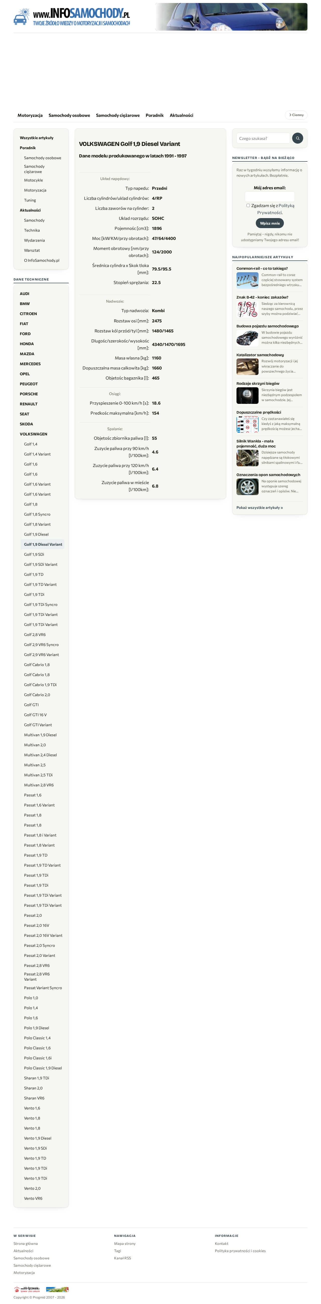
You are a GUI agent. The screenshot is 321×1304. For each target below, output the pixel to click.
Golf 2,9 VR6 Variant (41, 654)
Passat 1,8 (32, 815)
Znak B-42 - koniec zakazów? (262, 297)
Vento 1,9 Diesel (37, 1138)
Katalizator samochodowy (260, 355)
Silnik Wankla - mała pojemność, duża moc (256, 443)
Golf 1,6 (30, 464)
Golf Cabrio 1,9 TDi (40, 684)
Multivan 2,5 (35, 765)
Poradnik (155, 115)
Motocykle (33, 180)
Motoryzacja (30, 115)
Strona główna (26, 1243)
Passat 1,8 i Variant (40, 835)
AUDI (24, 293)
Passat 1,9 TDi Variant (43, 895)
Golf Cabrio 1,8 (37, 664)
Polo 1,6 (31, 1017)
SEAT (24, 414)
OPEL (25, 373)
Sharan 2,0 (33, 1088)
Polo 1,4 (31, 1007)
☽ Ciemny (296, 115)
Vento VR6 (33, 1198)
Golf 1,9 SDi (34, 554)
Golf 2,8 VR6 (35, 634)
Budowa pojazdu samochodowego (267, 326)
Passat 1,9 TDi (36, 875)
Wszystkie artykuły (36, 137)
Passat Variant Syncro (43, 987)
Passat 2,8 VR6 (37, 965)
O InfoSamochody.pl (41, 260)
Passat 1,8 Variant (39, 845)
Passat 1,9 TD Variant (42, 865)
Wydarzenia (34, 240)
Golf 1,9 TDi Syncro (40, 604)
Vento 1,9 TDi (35, 1168)
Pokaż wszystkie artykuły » (259, 507)
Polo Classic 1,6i (38, 1058)
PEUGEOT (29, 384)
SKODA (26, 424)
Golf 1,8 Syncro (37, 514)
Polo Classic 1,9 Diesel (43, 1068)
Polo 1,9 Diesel (36, 1028)
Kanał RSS (122, 1258)
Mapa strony (124, 1243)
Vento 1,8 (32, 1118)
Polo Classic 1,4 (37, 1038)
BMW (25, 303)
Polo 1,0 (31, 997)
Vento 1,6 (32, 1108)
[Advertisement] (160, 70)
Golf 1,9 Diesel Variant (43, 544)
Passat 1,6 (32, 795)
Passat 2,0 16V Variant (43, 935)
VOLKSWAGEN (33, 434)
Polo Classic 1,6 (37, 1048)
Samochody (34, 220)
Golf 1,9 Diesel (36, 534)
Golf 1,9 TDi (34, 594)
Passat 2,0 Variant (39, 955)
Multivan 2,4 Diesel (40, 755)
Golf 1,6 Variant (37, 484)
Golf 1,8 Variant (37, 524)
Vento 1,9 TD (35, 1158)
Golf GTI (31, 704)
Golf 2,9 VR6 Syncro (41, 644)
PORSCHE (29, 394)
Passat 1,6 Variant (39, 805)
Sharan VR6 (34, 1098)
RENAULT (29, 404)
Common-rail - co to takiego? (262, 268)
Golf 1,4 (30, 444)
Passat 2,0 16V (36, 925)
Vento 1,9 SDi (35, 1148)
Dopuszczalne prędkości (258, 412)
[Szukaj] (297, 138)
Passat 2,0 (33, 915)
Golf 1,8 (30, 504)
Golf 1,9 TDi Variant (41, 614)
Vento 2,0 (32, 1188)
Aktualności (181, 115)
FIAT (24, 323)
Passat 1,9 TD (35, 855)
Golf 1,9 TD (33, 574)
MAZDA (27, 353)
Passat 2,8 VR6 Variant (37, 976)
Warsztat (32, 250)
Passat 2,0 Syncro (39, 945)
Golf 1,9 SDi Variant (40, 564)
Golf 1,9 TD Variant (40, 584)
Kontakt (221, 1243)
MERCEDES (30, 363)
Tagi (117, 1250)
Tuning (30, 200)
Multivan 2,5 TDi (38, 775)
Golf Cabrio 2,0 (37, 694)
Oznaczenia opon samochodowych (268, 475)
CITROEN (28, 313)
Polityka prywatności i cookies (240, 1250)
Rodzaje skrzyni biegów (257, 383)
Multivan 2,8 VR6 (39, 785)
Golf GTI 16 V (35, 714)
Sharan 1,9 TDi (36, 1078)
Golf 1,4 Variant (37, 454)
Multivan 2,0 (35, 744)
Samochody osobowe (69, 115)
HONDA (27, 343)
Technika (32, 230)
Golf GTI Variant (38, 724)
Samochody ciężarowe (118, 115)
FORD (25, 333)
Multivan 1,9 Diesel (40, 734)
